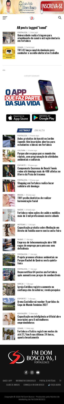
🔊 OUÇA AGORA (54, 384)
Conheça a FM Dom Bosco (33, 384)
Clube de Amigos (13, 384)
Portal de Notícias (47, 380)
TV (60, 380)
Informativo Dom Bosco (26, 380)
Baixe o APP (7, 380)
